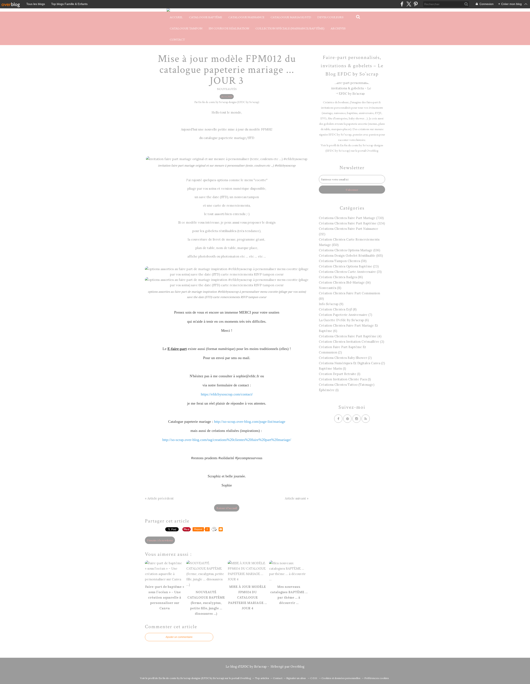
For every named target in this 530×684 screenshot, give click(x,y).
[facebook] (402, 4)
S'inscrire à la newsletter (160, 540)
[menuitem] (176, 17)
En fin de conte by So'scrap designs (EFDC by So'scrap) (191, 678)
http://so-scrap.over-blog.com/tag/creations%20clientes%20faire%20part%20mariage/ (226, 440)
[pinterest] (415, 4)
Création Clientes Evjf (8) (338, 309)
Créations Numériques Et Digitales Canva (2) (352, 363)
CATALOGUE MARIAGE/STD (291, 17)
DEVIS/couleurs (330, 17)
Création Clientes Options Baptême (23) (349, 266)
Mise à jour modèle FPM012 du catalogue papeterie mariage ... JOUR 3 (227, 69)
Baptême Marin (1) (332, 368)
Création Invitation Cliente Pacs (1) (345, 379)
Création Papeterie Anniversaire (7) (345, 315)
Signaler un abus (296, 678)
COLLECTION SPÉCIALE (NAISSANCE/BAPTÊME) (289, 28)
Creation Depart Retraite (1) (339, 374)
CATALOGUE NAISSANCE (246, 17)
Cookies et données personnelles (341, 678)
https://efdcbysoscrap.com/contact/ (227, 394)
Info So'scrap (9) (331, 304)
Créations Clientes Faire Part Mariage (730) (351, 218)
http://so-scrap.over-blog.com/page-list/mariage (249, 421)
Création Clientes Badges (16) (341, 277)
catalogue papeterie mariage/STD (229, 138)
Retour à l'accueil (227, 508)
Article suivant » (296, 498)
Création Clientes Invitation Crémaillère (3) (351, 342)
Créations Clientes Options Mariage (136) (349, 250)
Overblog (297, 666)
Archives (338, 28)
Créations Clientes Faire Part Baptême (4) (350, 336)
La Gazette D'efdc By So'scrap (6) (344, 320)
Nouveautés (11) (330, 288)
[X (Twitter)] (408, 4)
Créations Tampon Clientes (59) (342, 261)
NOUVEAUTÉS (227, 89)
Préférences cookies (376, 678)
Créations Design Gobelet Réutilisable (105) (351, 256)
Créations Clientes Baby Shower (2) (345, 358)
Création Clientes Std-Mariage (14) (345, 282)
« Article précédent (159, 498)
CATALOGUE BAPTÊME (205, 17)
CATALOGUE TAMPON (186, 28)
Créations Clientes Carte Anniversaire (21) (350, 272)
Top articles (262, 678)
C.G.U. (314, 678)
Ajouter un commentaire (179, 637)
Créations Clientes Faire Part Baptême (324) (352, 223)
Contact (177, 39)
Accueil (176, 17)
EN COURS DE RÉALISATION (229, 28)
